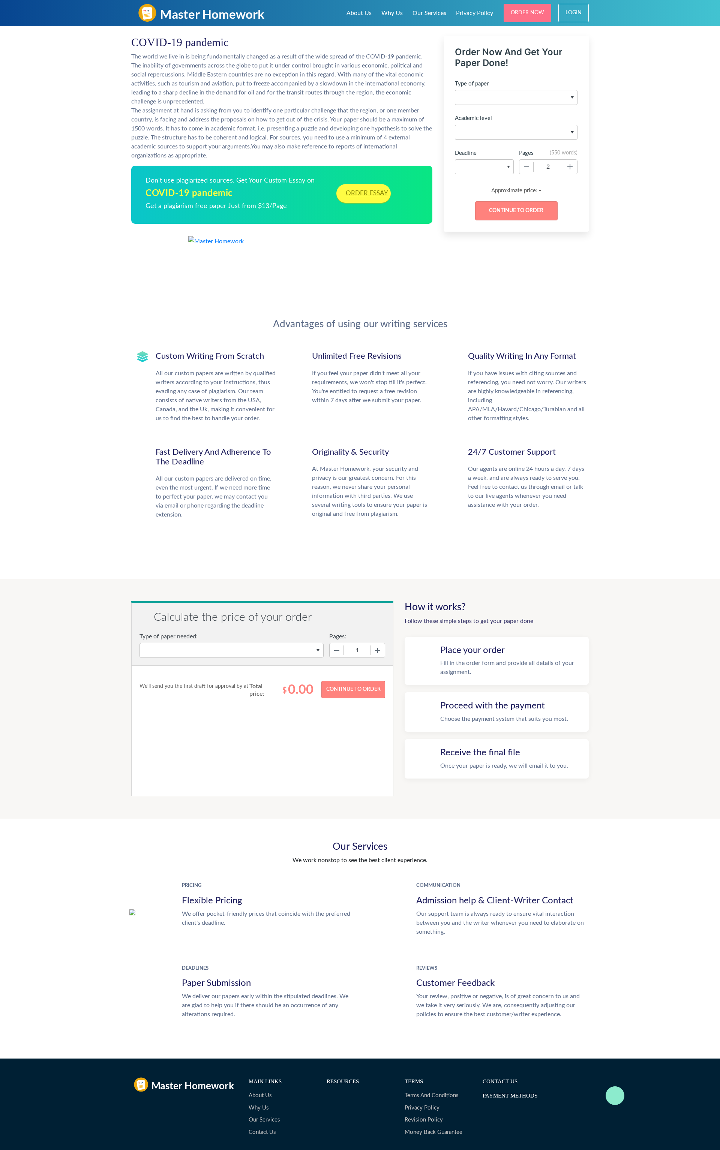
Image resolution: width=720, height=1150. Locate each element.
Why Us (392, 13)
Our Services (429, 13)
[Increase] (570, 167)
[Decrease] (526, 167)
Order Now (527, 12)
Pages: (337, 636)
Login (574, 12)
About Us (359, 13)
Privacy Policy (474, 13)
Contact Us (262, 1132)
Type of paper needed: (169, 636)
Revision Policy (424, 1120)
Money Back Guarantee (433, 1132)
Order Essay (367, 193)
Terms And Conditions (432, 1095)
